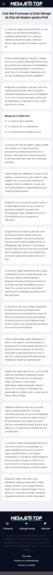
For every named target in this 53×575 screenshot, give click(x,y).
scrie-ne (43, 546)
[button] (3, 3)
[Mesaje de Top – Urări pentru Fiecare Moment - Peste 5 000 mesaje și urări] (26, 4)
